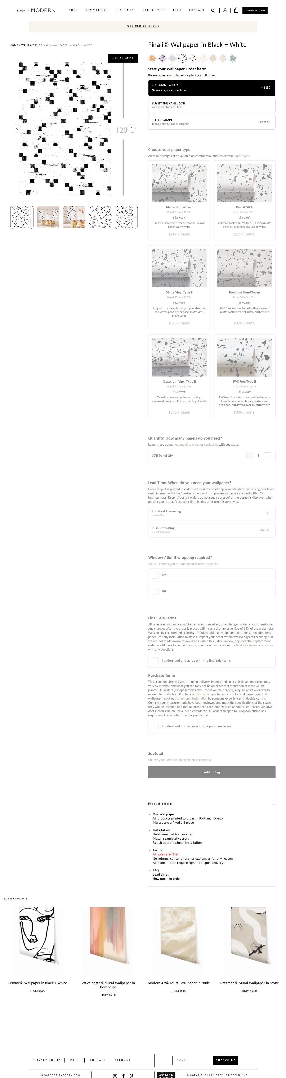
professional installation (184, 843)
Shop (73, 10)
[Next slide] (131, 128)
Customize (126, 10)
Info (177, 10)
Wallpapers (29, 45)
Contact (197, 10)
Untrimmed (161, 834)
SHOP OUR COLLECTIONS (143, 26)
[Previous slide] (17, 128)
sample (174, 75)
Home (14, 45)
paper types (154, 10)
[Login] (225, 11)
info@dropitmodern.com (60, 1075)
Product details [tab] (160, 804)
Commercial (96, 10)
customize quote (255, 11)
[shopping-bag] (236, 10)
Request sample (123, 58)
